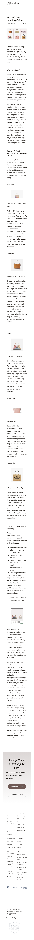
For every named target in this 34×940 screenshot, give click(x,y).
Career (19, 847)
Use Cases (10, 844)
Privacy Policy (21, 854)
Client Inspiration (22, 819)
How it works (10, 841)
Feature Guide (11, 847)
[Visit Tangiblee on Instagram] (24, 888)
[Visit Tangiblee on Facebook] (21, 888)
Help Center (20, 827)
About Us (19, 841)
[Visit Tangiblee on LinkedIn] (26, 888)
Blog (18, 822)
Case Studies (21, 816)
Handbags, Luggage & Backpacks (10, 864)
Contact (19, 844)
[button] (26, 3)
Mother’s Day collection (15, 513)
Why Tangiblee (11, 816)
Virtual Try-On (11, 824)
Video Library (21, 824)
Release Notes (21, 830)
